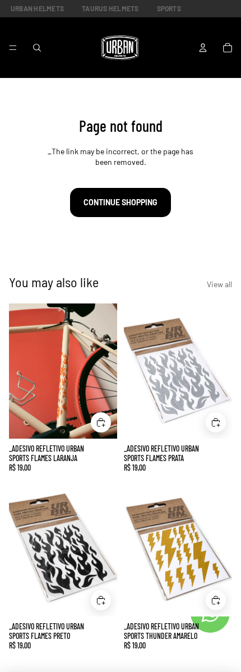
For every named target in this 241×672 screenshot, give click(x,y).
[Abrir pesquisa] (37, 47)
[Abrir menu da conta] (203, 47)
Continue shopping (120, 202)
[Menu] (13, 48)
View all (219, 284)
